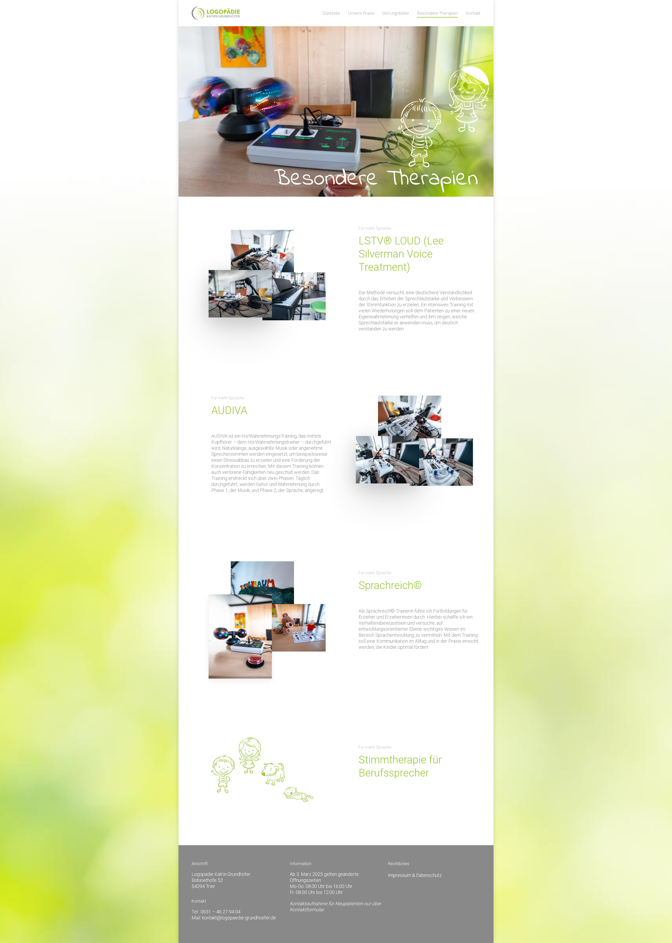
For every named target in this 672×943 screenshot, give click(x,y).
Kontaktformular (307, 909)
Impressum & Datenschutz (415, 875)
